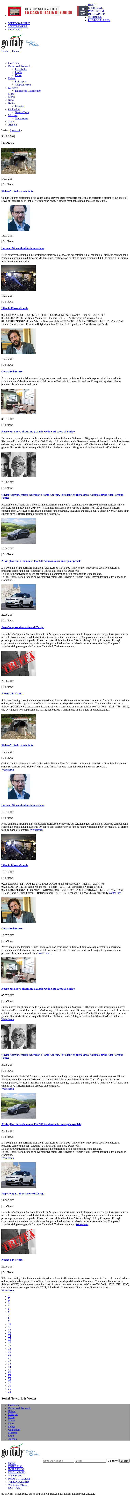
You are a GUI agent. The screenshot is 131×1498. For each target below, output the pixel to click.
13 (9, 1333)
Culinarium (14, 109)
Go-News (13, 63)
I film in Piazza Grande (14, 308)
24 (9, 1367)
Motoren (12, 115)
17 (9, 1345)
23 (9, 1364)
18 (9, 1348)
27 (9, 1376)
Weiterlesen (7, 769)
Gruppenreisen (23, 84)
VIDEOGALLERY (19, 23)
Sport (11, 121)
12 (9, 1330)
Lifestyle (13, 87)
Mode (11, 93)
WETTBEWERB (17, 26)
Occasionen (21, 118)
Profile (18, 72)
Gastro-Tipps (22, 112)
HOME (92, 4)
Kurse (18, 75)
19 (9, 1351)
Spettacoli (15, 130)
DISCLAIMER (96, 14)
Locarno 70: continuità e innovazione (22, 248)
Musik (11, 96)
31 (9, 1388)
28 (9, 1379)
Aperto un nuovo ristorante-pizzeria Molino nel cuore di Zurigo (38, 431)
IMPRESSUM (96, 11)
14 (9, 1336)
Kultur (11, 103)
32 (9, 1391)
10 (9, 1324)
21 (9, 1357)
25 (9, 1370)
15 (9, 1339)
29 (9, 1382)
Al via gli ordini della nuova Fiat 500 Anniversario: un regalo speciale (41, 561)
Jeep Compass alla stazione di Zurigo (22, 627)
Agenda (12, 124)
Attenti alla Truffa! (12, 693)
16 (9, 1342)
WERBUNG (95, 17)
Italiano (16, 51)
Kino (11, 99)
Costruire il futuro (12, 371)
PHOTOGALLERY (99, 20)
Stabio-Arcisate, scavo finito (17, 191)
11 (9, 1327)
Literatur (19, 106)
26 (9, 1373)
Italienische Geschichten (28, 90)
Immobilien (21, 69)
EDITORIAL (95, 7)
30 (9, 1385)
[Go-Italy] (22, 48)
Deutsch (5, 51)
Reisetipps (20, 81)
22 (9, 1360)
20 (9, 1354)
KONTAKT (15, 29)
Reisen (12, 78)
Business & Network (19, 66)
